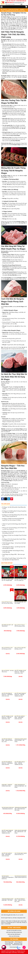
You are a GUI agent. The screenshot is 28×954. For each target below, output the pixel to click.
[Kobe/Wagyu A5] (2, 2)
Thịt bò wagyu (8, 944)
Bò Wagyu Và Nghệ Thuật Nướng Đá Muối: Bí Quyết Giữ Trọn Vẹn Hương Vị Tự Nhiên (13, 520)
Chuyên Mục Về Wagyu (13, 9)
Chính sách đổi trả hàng (14, 936)
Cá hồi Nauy (14, 952)
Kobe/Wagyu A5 (12, 951)
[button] (2, 498)
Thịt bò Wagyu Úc (18, 941)
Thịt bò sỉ (3, 952)
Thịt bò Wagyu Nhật (9, 941)
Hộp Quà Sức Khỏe (18, 943)
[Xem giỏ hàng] (26, 7)
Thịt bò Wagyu (21, 952)
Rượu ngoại (8, 952)
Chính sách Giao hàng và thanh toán (14, 932)
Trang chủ (4, 9)
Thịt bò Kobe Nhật (9, 943)
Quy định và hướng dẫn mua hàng (14, 930)
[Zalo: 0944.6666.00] (19, 947)
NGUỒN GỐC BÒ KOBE (17, 944)
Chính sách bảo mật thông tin (14, 934)
